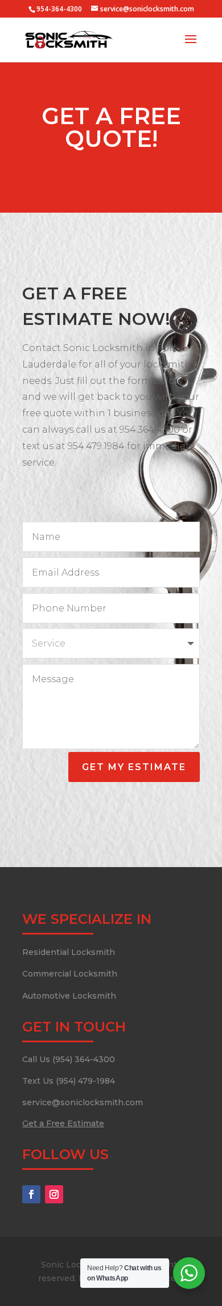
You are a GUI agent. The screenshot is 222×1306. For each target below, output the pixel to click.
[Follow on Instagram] (54, 1194)
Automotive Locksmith (69, 996)
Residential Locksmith (68, 952)
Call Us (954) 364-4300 (68, 1059)
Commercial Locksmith (69, 974)
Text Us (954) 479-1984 (68, 1081)
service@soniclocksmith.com (82, 1102)
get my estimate (134, 767)
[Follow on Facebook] (31, 1194)
